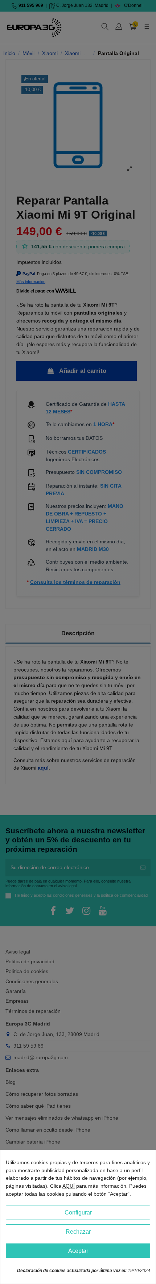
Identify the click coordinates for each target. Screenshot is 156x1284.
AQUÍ (68, 1186)
